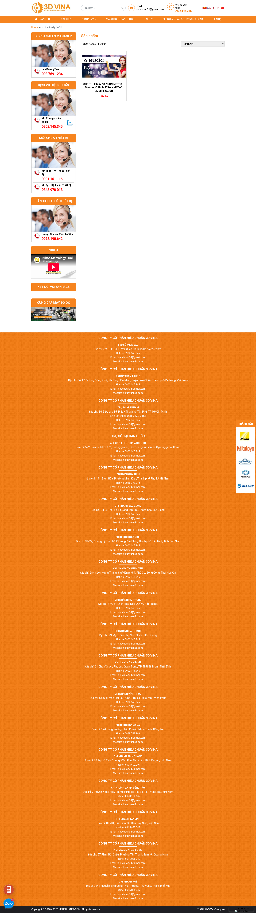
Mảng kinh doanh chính (120, 19)
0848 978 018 (52, 190)
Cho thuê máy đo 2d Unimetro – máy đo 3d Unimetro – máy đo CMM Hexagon (103, 87)
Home (34, 27)
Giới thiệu (66, 19)
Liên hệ (217, 19)
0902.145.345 (183, 11)
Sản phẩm (88, 19)
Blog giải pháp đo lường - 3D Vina (183, 19)
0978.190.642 (52, 239)
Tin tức (148, 19)
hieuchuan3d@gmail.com (150, 9)
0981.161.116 (52, 179)
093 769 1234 (52, 74)
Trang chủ (44, 19)
